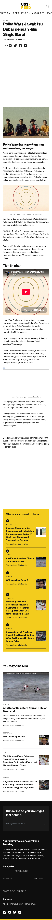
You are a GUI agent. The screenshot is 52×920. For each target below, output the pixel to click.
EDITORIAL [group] (5, 13)
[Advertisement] (26, 79)
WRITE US (21, 891)
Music (5, 20)
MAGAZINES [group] (38, 13)
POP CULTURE (20, 13)
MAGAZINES (37, 878)
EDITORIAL (8, 878)
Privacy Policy (16, 904)
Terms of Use (30, 904)
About (5, 904)
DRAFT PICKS (9, 891)
